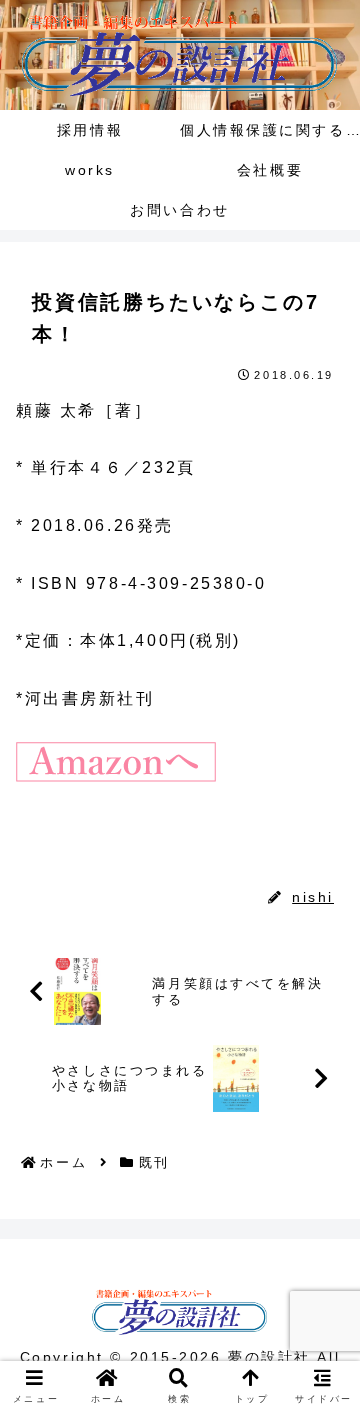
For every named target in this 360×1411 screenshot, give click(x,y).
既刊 (55, 853)
